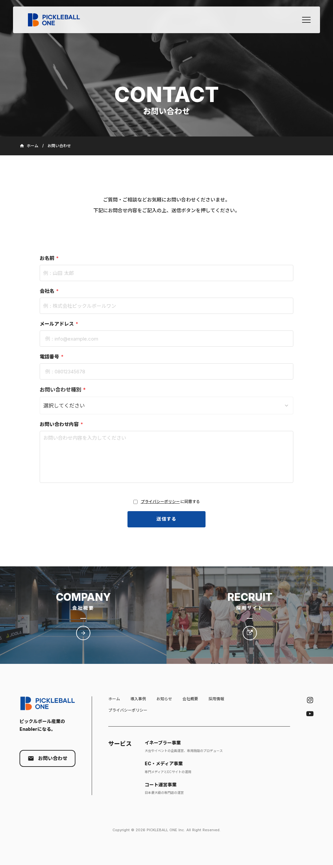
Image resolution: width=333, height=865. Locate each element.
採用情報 (216, 698)
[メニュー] (306, 19)
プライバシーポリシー (160, 501)
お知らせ (164, 698)
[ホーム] (57, 19)
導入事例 (138, 698)
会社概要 (190, 698)
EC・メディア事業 (164, 763)
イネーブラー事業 (163, 742)
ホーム (114, 698)
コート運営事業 (161, 784)
